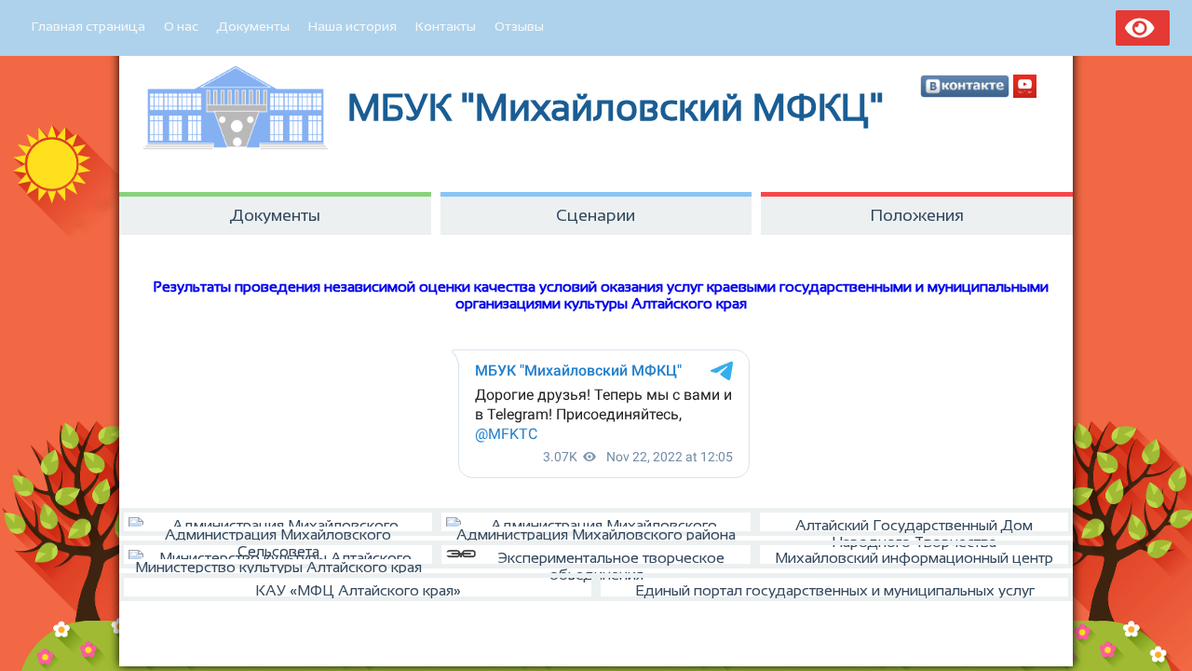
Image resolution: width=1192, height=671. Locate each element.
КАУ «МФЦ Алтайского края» (358, 590)
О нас (181, 26)
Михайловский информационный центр (914, 558)
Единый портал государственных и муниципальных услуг (835, 590)
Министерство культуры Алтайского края (278, 563)
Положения (917, 215)
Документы (253, 26)
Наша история (352, 26)
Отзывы (519, 26)
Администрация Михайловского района (596, 531)
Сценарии (595, 215)
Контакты (445, 26)
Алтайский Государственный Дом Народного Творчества (914, 526)
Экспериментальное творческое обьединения (611, 559)
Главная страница (88, 26)
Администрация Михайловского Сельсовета (278, 531)
